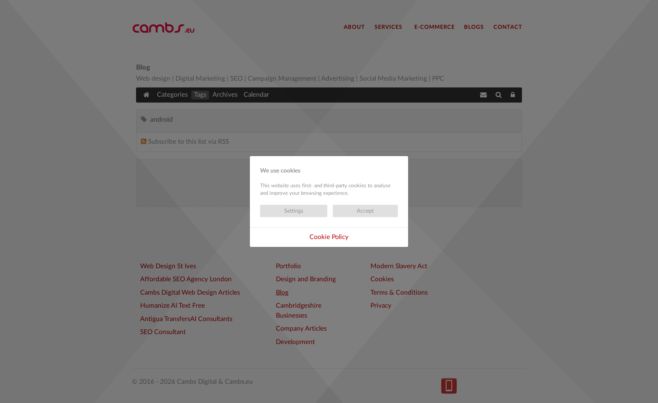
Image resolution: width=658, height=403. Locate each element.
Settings (293, 211)
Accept (365, 211)
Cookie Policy (329, 237)
